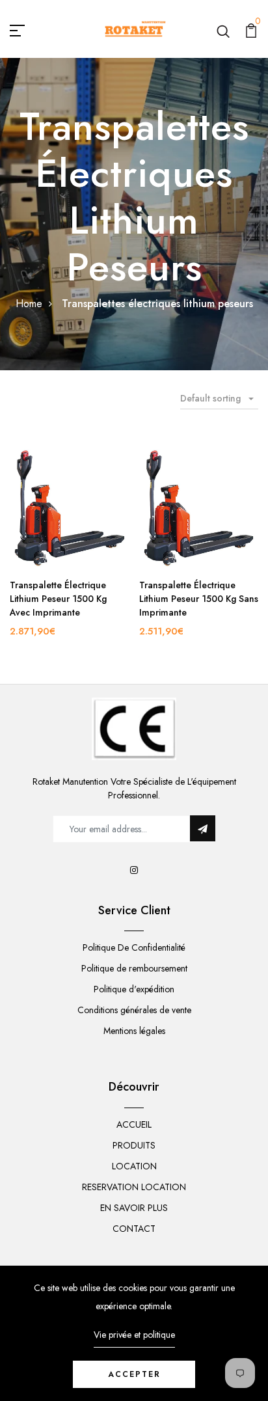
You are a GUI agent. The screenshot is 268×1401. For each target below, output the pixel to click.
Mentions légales (134, 1030)
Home (29, 303)
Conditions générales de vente (134, 1009)
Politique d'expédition (134, 989)
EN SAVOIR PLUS (134, 1207)
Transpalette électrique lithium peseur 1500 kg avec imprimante (58, 598)
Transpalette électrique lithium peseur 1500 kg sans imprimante (198, 598)
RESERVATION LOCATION (134, 1186)
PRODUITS (134, 1145)
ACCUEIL (134, 1124)
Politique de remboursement (134, 968)
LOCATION (134, 1166)
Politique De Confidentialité (134, 947)
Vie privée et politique (134, 1334)
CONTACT (134, 1228)
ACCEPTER (134, 1374)
